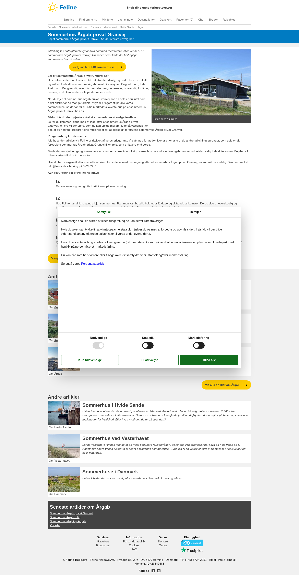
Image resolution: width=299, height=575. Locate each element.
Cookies (134, 545)
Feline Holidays (149, 7)
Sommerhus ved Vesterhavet (115, 438)
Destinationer (146, 19)
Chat (201, 19)
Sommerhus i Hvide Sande (113, 405)
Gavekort (165, 19)
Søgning (68, 19)
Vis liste (55, 525)
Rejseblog (229, 19)
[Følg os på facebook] (153, 570)
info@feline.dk (227, 559)
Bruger (213, 19)
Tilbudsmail (103, 545)
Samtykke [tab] (104, 212)
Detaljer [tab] (195, 212)
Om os (163, 545)
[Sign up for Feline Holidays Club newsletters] (158, 570)
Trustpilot (192, 550)
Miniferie (107, 19)
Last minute (125, 19)
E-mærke (192, 543)
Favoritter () (184, 19)
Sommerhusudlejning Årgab (68, 521)
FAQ (134, 549)
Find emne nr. (88, 19)
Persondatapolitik (134, 541)
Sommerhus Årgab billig (65, 517)
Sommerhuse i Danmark (110, 471)
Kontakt (163, 541)
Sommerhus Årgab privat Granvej (71, 513)
